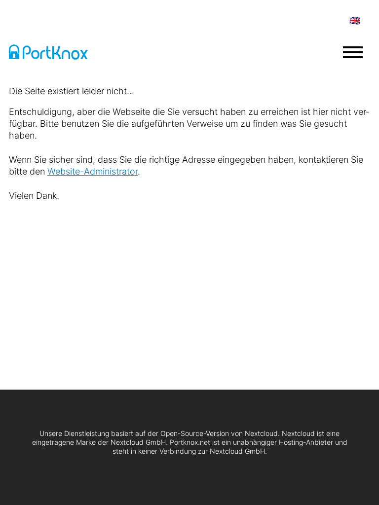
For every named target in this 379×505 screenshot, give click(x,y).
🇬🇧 (354, 20)
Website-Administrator (92, 171)
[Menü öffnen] (353, 52)
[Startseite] (58, 53)
